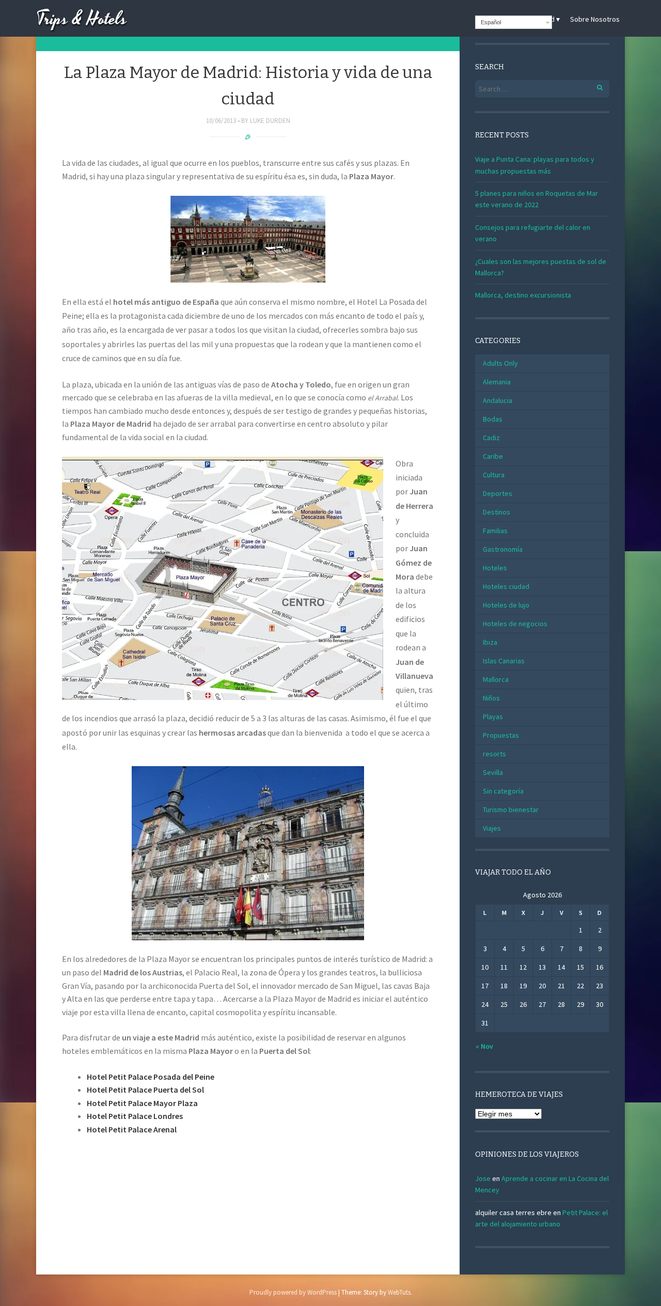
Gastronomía (503, 549)
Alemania (497, 381)
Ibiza (490, 642)
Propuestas (501, 735)
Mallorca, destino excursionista (523, 295)
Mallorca (496, 679)
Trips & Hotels (81, 19)
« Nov (484, 1046)
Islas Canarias (504, 660)
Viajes (492, 828)
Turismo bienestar (511, 809)
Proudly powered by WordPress (293, 1292)
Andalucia (497, 400)
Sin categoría (503, 791)
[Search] (594, 86)
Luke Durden (270, 120)
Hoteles (495, 567)
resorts (494, 753)
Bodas (492, 419)
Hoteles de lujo (506, 605)
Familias (495, 530)
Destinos (496, 512)
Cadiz (491, 437)
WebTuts (399, 1292)
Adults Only (500, 363)
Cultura (494, 474)
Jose (483, 1178)
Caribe (493, 456)
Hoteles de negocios (515, 623)
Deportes (497, 493)
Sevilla (493, 772)
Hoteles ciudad (506, 586)
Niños (491, 698)
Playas (493, 716)
